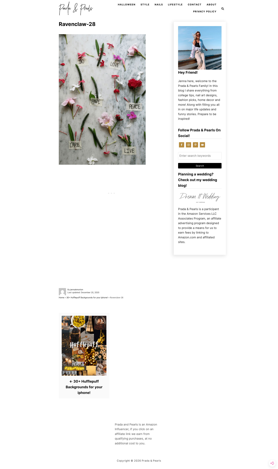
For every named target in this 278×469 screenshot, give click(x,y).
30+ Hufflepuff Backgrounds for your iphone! (87, 297)
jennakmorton (76, 289)
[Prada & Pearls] (75, 8)
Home (61, 297)
